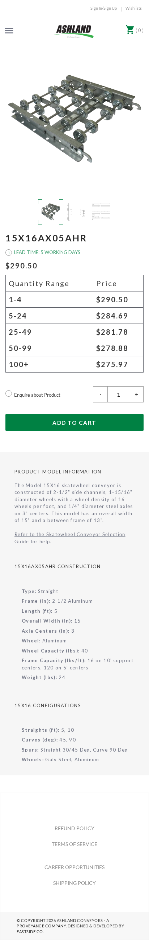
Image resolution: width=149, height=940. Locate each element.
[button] (74, 119)
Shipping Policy (74, 883)
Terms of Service (74, 844)
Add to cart (74, 422)
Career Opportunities (74, 867)
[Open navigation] (9, 30)
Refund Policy (74, 828)
